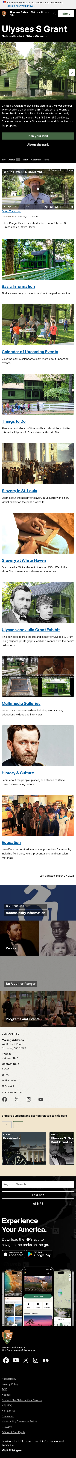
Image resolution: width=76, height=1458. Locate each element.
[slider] (38, 203)
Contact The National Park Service (22, 1400)
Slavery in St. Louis (19, 490)
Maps (25, 159)
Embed (70, 170)
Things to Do (14, 421)
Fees (46, 159)
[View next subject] (18, 1124)
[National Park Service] (4, 14)
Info (4, 159)
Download (56, 170)
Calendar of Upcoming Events (30, 351)
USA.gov (7, 1426)
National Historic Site (30, 13)
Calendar (36, 159)
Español (9, 1086)
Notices (6, 1394)
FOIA (4, 1389)
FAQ (6, 1074)
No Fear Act (8, 1410)
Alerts (13, 159)
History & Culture (18, 772)
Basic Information (18, 286)
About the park (38, 144)
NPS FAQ (7, 1405)
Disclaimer (8, 1416)
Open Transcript (11, 211)
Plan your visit (38, 136)
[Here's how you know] (38, 4)
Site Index (10, 1080)
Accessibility (9, 1378)
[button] (72, 72)
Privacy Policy (10, 1384)
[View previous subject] (7, 1124)
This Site (38, 1195)
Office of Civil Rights (13, 1432)
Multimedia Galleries (21, 703)
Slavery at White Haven (24, 560)
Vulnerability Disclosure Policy (19, 1421)
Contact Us (9, 1064)
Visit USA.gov (12, 1450)
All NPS (38, 1203)
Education (11, 842)
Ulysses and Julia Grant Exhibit (31, 629)
